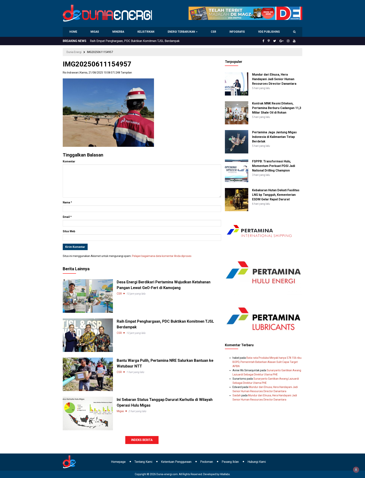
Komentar (69, 161)
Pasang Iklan (230, 462)
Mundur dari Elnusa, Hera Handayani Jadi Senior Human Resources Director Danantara (274, 79)
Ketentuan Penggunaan (176, 462)
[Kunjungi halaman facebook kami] (269, 41)
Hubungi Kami (257, 462)
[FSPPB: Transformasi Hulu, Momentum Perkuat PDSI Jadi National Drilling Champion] (236, 170)
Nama (67, 202)
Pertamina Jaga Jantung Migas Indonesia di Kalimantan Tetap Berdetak (274, 136)
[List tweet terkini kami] (279, 41)
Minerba (119, 31)
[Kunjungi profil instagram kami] (290, 41)
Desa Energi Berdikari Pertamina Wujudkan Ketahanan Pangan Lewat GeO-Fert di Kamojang (150, 41)
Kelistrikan (146, 31)
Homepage (118, 462)
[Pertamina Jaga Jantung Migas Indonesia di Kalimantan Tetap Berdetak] (236, 141)
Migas (95, 31)
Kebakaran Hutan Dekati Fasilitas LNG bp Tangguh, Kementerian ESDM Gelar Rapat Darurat (275, 194)
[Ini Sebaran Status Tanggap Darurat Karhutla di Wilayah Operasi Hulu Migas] (88, 413)
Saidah (236, 395)
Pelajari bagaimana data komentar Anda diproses (161, 256)
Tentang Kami (143, 462)
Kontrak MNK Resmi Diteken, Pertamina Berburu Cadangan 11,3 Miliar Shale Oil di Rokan (276, 108)
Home (73, 31)
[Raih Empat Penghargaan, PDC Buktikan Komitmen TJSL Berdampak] (88, 335)
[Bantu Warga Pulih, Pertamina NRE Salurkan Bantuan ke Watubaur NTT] (88, 374)
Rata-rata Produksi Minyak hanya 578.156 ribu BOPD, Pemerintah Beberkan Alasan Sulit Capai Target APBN (267, 362)
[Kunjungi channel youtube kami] (295, 41)
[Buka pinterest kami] (274, 41)
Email (67, 216)
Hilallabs (225, 474)
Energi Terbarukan (181, 31)
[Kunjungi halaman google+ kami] (284, 41)
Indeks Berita (142, 440)
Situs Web (69, 231)
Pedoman (206, 462)
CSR (214, 31)
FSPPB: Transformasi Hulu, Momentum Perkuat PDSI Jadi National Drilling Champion (273, 166)
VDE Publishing (269, 31)
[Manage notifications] (356, 470)
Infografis (237, 31)
